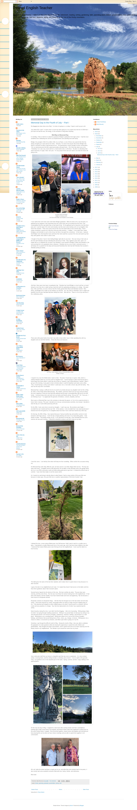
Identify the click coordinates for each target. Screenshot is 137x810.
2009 (96, 184)
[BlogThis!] (63, 781)
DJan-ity (18, 217)
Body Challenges (20, 296)
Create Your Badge (113, 229)
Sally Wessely (100, 124)
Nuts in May (19, 403)
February (98, 162)
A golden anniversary (21, 388)
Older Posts (86, 789)
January (98, 164)
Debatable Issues (20, 273)
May (97, 158)
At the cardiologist (20, 149)
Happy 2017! (19, 412)
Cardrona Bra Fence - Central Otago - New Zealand (21, 368)
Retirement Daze (20, 295)
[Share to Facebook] (67, 781)
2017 (96, 167)
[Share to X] (65, 781)
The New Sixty (20, 303)
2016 (96, 169)
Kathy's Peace (20, 199)
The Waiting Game (20, 405)
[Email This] (62, 781)
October (98, 140)
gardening (41, 783)
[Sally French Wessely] (109, 227)
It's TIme (18, 289)
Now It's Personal (20, 428)
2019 (96, 131)
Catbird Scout (20, 328)
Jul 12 (99, 150)
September (99, 142)
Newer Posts (34, 789)
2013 (96, 176)
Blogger (82, 805)
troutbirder (19, 279)
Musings (18, 140)
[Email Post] (59, 780)
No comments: (53, 780)
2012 (96, 178)
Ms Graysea (19, 356)
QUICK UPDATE (20, 304)
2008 (96, 187)
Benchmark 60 (20, 418)
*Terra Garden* (20, 177)
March (98, 160)
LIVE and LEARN (20, 411)
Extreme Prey (19, 280)
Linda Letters (19, 124)
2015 (96, 171)
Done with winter (20, 397)
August (98, 144)
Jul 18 (99, 148)
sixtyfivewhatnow (21, 444)
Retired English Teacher (32, 8)
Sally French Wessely (114, 225)
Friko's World (19, 251)
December (99, 135)
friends (36, 783)
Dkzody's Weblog (20, 148)
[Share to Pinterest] (69, 781)
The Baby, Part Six (20, 420)
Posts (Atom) (41, 792)
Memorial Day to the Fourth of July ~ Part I (50, 123)
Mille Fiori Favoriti (21, 155)
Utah (60, 783)
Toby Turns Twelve (20, 329)
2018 (96, 133)
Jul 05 (99, 153)
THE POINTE (19, 350)
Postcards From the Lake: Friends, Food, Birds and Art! (21, 170)
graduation (46, 783)
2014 (96, 174)
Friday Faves (19, 437)
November (99, 138)
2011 (96, 180)
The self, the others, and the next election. (20, 447)
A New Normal (19, 322)
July (97, 146)
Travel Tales (19, 365)
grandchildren (52, 783)
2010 (96, 182)
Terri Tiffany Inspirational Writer (19, 347)
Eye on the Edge (20, 208)
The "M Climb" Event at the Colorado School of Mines (21, 158)
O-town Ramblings (101, 122)
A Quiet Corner (20, 310)
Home (60, 789)
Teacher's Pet (20, 454)
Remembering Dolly (20, 141)
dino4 (71, 805)
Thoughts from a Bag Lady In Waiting (20, 227)
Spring (57, 783)
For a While (18, 455)
